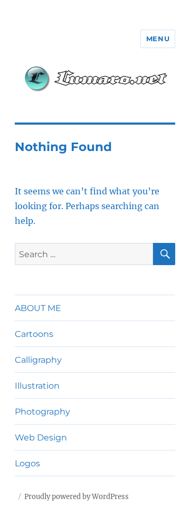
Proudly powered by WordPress (76, 496)
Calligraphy (38, 360)
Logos (27, 463)
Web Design (41, 438)
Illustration (37, 386)
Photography (42, 412)
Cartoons (34, 334)
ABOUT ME (38, 308)
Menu (157, 38)
